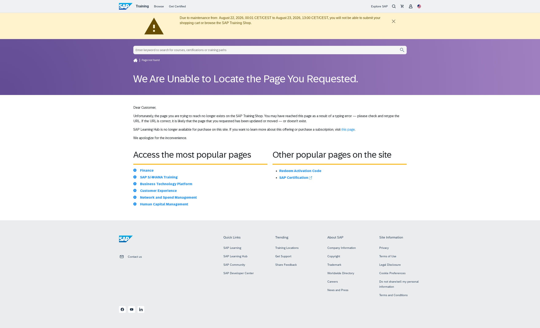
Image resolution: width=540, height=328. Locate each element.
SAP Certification (294, 177)
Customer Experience (158, 190)
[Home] (135, 60)
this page (348, 129)
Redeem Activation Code (300, 171)
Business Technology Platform (166, 184)
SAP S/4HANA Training (159, 177)
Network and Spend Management (168, 197)
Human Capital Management (164, 204)
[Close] (394, 21)
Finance (147, 170)
